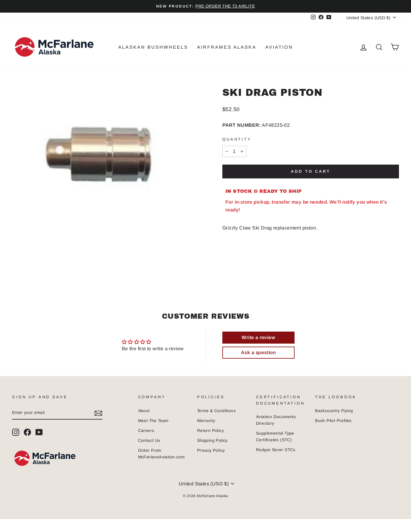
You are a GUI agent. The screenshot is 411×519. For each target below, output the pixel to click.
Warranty (206, 420)
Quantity (237, 139)
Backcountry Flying (334, 410)
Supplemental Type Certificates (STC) (275, 436)
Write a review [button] (258, 337)
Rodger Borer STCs (275, 450)
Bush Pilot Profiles (333, 420)
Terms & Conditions (216, 410)
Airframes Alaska (226, 47)
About (144, 410)
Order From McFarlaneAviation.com (161, 453)
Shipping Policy (212, 440)
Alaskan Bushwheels (153, 47)
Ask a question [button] (258, 352)
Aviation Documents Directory (276, 420)
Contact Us (149, 440)
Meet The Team (153, 420)
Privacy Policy (211, 450)
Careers (146, 430)
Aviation (279, 47)
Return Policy (210, 430)
